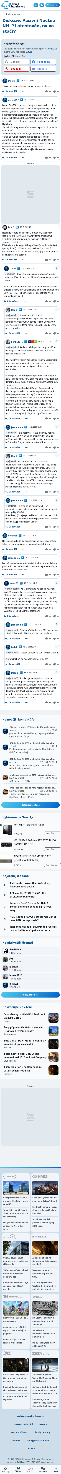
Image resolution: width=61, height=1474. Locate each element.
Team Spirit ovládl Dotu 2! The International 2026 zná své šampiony (25, 1055)
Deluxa (14, 673)
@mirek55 (13, 630)
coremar (12, 535)
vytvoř (29, 52)
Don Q (11, 227)
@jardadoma (13, 588)
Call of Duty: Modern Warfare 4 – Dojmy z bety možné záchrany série (44, 1285)
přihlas (51, 48)
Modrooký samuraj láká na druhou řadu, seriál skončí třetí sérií (44, 1210)
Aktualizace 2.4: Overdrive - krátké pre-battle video (43, 1333)
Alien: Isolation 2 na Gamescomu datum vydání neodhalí (23, 1069)
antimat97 (13, 100)
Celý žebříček (30, 994)
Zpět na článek (13, 14)
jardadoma (17, 427)
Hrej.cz (7, 1021)
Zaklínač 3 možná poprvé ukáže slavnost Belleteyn (15, 1389)
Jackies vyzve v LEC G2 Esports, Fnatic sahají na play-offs (14, 1330)
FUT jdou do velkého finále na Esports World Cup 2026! (15, 1225)
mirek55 (14, 583)
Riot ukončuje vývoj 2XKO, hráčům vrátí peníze (15, 1341)
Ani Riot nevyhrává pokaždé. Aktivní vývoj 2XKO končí (43, 1222)
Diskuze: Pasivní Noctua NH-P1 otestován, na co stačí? (29, 26)
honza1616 (17, 342)
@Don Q (11, 274)
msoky (11, 81)
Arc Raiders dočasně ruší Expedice (15, 1398)
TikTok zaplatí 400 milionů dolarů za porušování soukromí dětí (15, 1273)
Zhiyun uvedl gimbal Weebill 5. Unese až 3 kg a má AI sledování (44, 1377)
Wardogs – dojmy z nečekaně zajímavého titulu (42, 1273)
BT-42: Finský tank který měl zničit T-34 (43, 1344)
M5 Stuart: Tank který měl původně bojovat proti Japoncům (44, 1321)
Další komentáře (30, 805)
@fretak (12, 315)
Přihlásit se (52, 5)
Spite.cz (8, 1074)
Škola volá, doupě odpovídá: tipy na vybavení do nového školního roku (45, 1402)
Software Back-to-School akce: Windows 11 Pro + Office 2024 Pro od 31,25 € (44, 1390)
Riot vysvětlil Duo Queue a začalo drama (15, 1319)
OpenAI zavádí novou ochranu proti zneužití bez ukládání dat (15, 1261)
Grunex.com (10, 1034)
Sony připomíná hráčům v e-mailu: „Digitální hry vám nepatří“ (23, 1029)
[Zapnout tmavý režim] (41, 5)
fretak (13, 268)
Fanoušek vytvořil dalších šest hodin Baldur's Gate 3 (25, 1016)
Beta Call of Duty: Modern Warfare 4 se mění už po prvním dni (25, 1042)
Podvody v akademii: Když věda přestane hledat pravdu (15, 1285)
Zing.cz (7, 1047)
